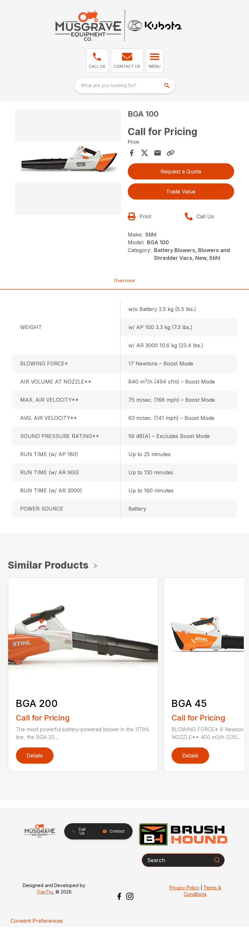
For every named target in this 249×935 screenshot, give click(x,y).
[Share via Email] (157, 153)
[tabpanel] (68, 163)
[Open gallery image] (68, 162)
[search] (167, 85)
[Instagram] (130, 896)
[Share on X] (144, 153)
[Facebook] (119, 896)
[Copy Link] (170, 153)
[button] (97, 61)
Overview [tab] (124, 280)
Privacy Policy (184, 887)
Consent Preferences (36, 921)
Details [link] (35, 755)
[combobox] (124, 85)
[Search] (217, 860)
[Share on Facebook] (132, 153)
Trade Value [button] (181, 191)
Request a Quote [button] (180, 171)
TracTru (44, 892)
